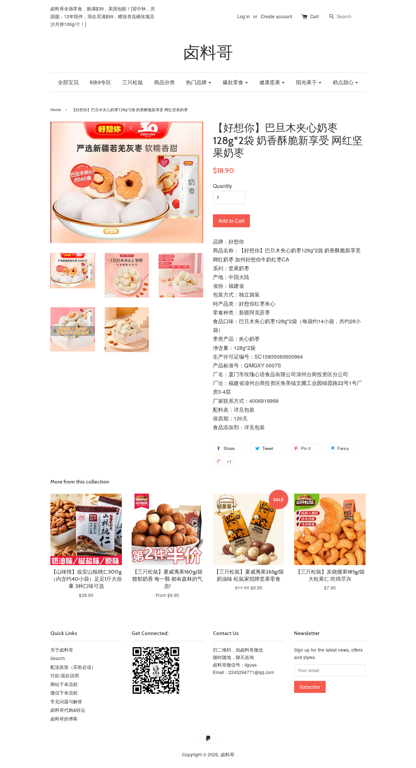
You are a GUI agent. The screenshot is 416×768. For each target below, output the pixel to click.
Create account (276, 16)
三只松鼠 (132, 82)
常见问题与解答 (66, 701)
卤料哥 (208, 52)
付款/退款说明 (64, 675)
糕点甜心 (344, 82)
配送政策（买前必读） (73, 667)
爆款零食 (234, 82)
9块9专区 (100, 82)
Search (57, 658)
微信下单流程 (64, 692)
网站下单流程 (64, 684)
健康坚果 (270, 82)
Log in (243, 16)
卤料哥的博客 (64, 718)
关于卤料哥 (61, 649)
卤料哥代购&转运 (67, 710)
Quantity (222, 186)
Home (55, 109)
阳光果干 (307, 82)
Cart (314, 16)
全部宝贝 (68, 82)
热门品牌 (197, 82)
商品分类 (164, 82)
